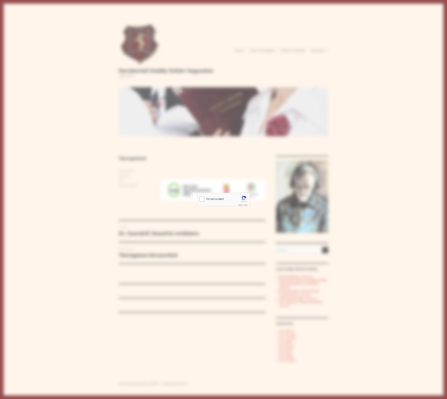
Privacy (240, 205)
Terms (246, 205)
